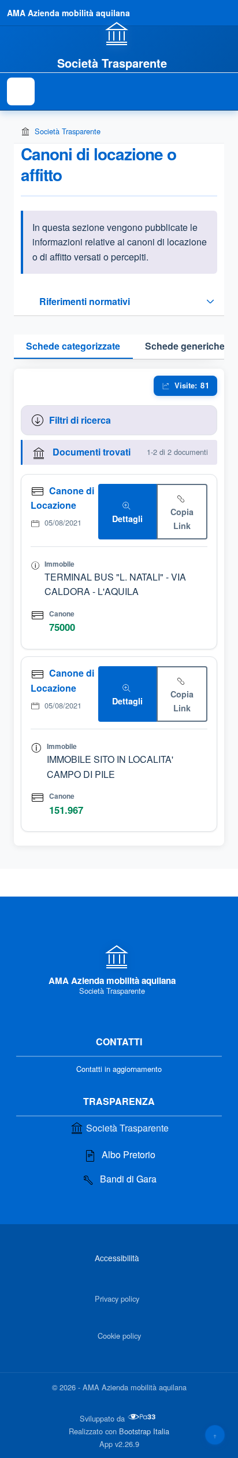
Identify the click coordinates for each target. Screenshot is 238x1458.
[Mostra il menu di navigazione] (21, 91)
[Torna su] (215, 1435)
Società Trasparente (68, 131)
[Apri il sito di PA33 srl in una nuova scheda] (142, 1417)
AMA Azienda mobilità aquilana (68, 13)
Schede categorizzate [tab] (73, 345)
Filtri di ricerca (80, 420)
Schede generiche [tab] (185, 345)
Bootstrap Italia (144, 1431)
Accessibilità (117, 1258)
